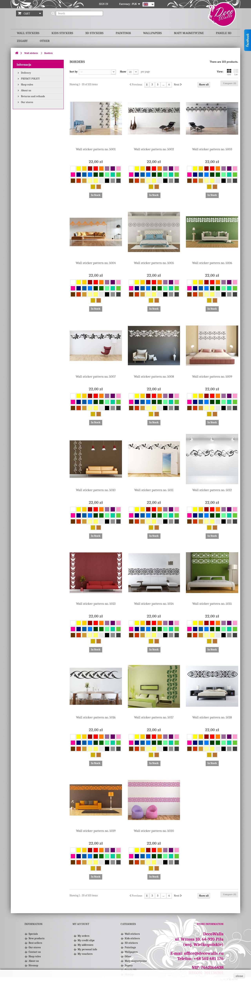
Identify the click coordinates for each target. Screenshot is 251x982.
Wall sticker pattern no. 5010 (95, 490)
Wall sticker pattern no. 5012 (212, 490)
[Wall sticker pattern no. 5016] (96, 686)
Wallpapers (152, 33)
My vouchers (85, 953)
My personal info (87, 949)
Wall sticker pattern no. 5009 (212, 376)
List (236, 74)
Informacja (24, 64)
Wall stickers (28, 33)
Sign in (103, 4)
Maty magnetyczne (189, 33)
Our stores (26, 102)
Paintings (123, 33)
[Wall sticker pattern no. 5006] (212, 232)
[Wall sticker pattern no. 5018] (212, 686)
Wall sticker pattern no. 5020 (154, 831)
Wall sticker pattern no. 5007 (96, 376)
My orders (83, 935)
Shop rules (26, 84)
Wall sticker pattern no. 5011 (153, 490)
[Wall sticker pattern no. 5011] (154, 459)
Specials (33, 933)
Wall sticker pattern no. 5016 (95, 717)
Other (45, 41)
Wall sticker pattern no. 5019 (95, 831)
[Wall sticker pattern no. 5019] (96, 800)
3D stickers (94, 33)
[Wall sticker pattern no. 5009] (212, 345)
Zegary (22, 41)
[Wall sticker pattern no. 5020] (154, 800)
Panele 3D (223, 33)
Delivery (25, 72)
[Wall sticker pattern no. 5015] (212, 573)
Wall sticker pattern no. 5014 (154, 604)
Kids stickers (62, 33)
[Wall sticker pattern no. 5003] (212, 118)
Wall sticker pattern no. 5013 (95, 604)
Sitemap (33, 965)
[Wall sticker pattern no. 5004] (96, 232)
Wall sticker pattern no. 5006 (212, 263)
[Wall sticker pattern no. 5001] (96, 118)
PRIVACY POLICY (30, 78)
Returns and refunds (32, 96)
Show (123, 71)
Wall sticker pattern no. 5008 (154, 376)
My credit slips (86, 940)
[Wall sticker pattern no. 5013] (96, 573)
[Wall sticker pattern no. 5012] (212, 459)
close (239, 975)
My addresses (85, 944)
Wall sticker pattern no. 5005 (154, 263)
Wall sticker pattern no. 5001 (95, 149)
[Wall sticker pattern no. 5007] (96, 345)
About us (25, 90)
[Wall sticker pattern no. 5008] (154, 345)
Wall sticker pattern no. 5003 (212, 149)
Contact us (35, 951)
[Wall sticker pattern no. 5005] (154, 232)
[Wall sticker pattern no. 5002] (154, 118)
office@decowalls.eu (204, 953)
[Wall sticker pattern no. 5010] (96, 459)
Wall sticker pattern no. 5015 (212, 604)
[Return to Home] (16, 53)
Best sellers (35, 942)
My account (81, 924)
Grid (229, 74)
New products (37, 938)
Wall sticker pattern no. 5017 (154, 717)
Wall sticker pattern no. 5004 (96, 263)
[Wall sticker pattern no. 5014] (154, 573)
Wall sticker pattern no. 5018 (212, 717)
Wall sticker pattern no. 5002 (154, 149)
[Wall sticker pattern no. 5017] (154, 686)
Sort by (74, 71)
